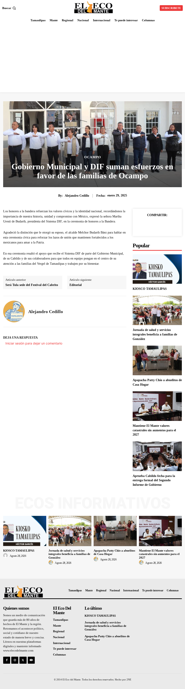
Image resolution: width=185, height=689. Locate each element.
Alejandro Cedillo (77, 195)
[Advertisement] (92, 58)
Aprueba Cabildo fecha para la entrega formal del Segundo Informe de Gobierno (154, 480)
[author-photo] (6, 555)
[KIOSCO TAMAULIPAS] (157, 269)
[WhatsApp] (172, 225)
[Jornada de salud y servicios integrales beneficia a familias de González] (157, 310)
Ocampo (92, 157)
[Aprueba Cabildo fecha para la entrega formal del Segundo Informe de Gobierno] (157, 456)
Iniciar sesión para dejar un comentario (33, 343)
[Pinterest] (162, 225)
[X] (152, 225)
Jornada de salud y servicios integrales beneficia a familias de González (155, 334)
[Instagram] (14, 660)
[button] (9, 8)
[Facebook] (141, 225)
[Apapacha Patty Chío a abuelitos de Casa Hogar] (157, 360)
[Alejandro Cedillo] (14, 311)
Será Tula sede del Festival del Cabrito (31, 285)
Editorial (75, 285)
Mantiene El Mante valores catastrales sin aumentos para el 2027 (154, 430)
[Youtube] (31, 660)
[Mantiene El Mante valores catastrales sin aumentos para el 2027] (157, 406)
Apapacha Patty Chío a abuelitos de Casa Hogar (107, 638)
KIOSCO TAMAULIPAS (150, 288)
